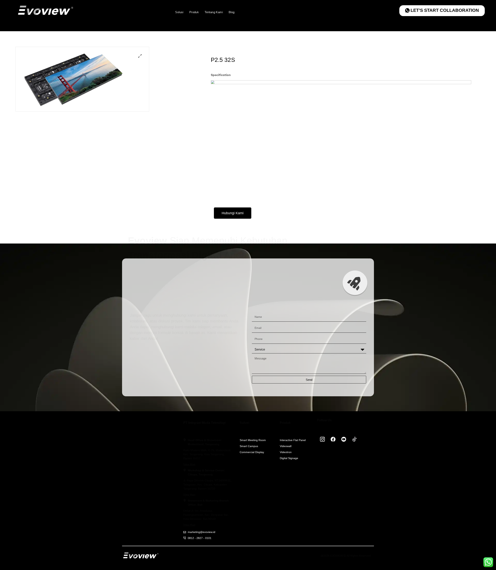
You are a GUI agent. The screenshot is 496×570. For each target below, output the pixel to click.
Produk (194, 12)
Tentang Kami (214, 12)
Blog (232, 12)
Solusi (179, 12)
